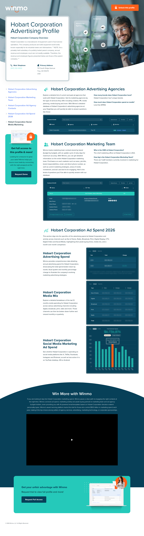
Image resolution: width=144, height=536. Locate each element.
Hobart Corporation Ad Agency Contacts (22, 107)
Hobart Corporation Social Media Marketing (20, 123)
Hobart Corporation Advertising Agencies (22, 90)
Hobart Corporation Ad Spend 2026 (21, 115)
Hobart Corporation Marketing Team (21, 99)
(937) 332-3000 (16, 68)
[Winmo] (21, 9)
